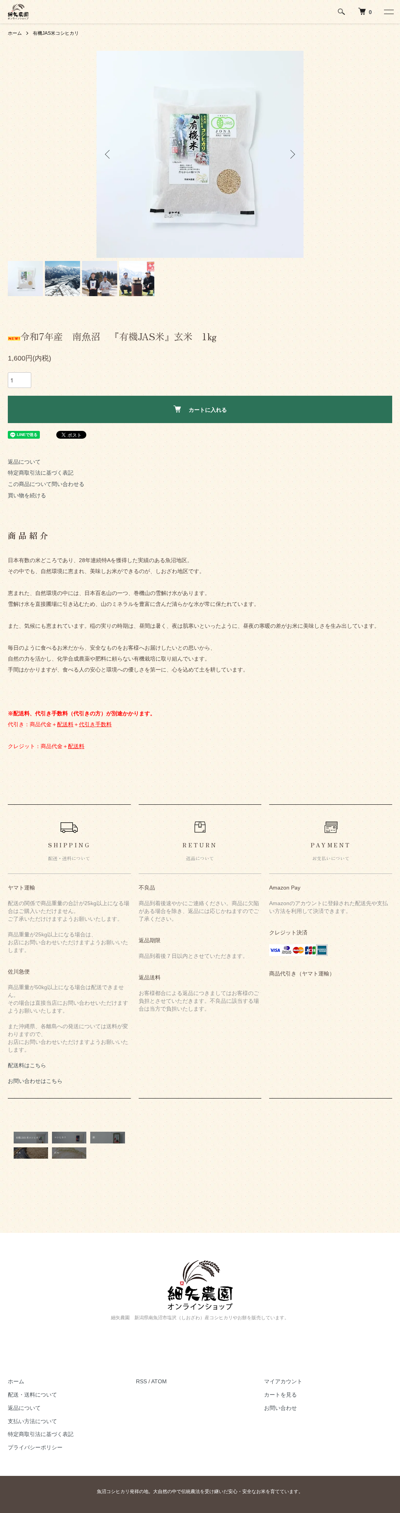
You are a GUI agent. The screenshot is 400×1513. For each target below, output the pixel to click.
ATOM (159, 1381)
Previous (108, 154)
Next (292, 154)
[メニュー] (388, 11)
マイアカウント (283, 1381)
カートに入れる (208, 409)
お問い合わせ (280, 1408)
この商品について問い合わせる (46, 484)
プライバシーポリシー (35, 1447)
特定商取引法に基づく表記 (40, 473)
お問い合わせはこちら (35, 1081)
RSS (141, 1381)
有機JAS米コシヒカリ (56, 33)
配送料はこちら (27, 1065)
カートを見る (280, 1395)
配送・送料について (32, 1395)
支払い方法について (32, 1421)
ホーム (15, 33)
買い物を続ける (27, 495)
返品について (24, 462)
